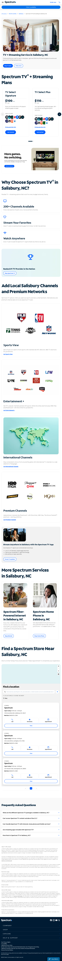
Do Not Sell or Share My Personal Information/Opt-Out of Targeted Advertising (20, 947)
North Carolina (12, 13)
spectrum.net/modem (18, 896)
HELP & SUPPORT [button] (10, 938)
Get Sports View (8, 354)
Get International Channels (10, 466)
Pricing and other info (10, 127)
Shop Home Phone (39, 636)
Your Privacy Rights (5, 942)
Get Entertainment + (9, 410)
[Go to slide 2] (33, 141)
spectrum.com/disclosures (7, 860)
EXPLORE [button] (7, 934)
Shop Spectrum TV (10, 273)
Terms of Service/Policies (7, 950)
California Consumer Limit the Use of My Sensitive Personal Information (18, 948)
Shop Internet (8, 636)
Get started (10, 132)
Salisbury (21, 13)
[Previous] (2, 114)
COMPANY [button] (7, 925)
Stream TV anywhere (10, 559)
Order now (53, 2)
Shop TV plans (7, 65)
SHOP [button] (5, 930)
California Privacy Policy (6, 945)
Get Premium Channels (9, 519)
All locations (4, 13)
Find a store (19, 65)
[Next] (59, 114)
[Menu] (2, 2)
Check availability (31, 7)
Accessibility (4, 943)
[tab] (31, 925)
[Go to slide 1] (30, 141)
